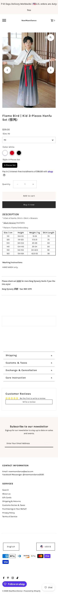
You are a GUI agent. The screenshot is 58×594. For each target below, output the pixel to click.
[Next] (50, 70)
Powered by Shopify (32, 591)
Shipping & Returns (11, 501)
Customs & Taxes (16, 362)
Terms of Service (9, 516)
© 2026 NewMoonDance (12, 591)
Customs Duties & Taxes (13, 505)
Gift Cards (6, 497)
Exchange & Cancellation (21, 370)
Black (19, 153)
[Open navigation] (7, 20)
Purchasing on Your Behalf (14, 509)
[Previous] (7, 70)
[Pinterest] (7, 578)
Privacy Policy (8, 513)
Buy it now (29, 204)
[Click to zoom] (50, 37)
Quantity (6, 184)
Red (12, 153)
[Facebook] (3, 578)
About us (6, 494)
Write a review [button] (29, 402)
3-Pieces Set (10, 164)
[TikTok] (17, 578)
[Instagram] (12, 578)
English (11, 546)
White (5, 153)
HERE (19, 281)
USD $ (48, 546)
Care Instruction (16, 377)
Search (5, 490)
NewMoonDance (29, 20)
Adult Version (10, 223)
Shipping (11, 355)
